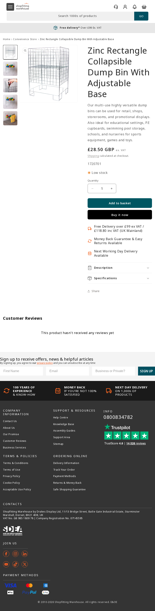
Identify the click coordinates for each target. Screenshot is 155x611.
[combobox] (70, 16)
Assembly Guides (64, 430)
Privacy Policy (11, 476)
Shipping (93, 156)
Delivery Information (66, 463)
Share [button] (96, 291)
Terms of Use (11, 469)
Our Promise (11, 434)
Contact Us (10, 421)
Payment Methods (64, 476)
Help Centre (60, 417)
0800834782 (118, 417)
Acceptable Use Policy (17, 489)
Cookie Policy (11, 482)
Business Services (14, 447)
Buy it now (119, 215)
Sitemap (58, 444)
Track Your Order (64, 469)
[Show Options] (131, 371)
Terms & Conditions (15, 463)
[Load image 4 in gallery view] (10, 101)
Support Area (61, 437)
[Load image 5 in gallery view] (10, 118)
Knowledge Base (63, 424)
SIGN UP (146, 371)
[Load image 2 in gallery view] (10, 68)
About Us (9, 427)
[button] (10, 7)
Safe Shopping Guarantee (69, 489)
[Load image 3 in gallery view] (10, 85)
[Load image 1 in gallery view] (10, 52)
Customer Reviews (14, 441)
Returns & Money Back (67, 482)
